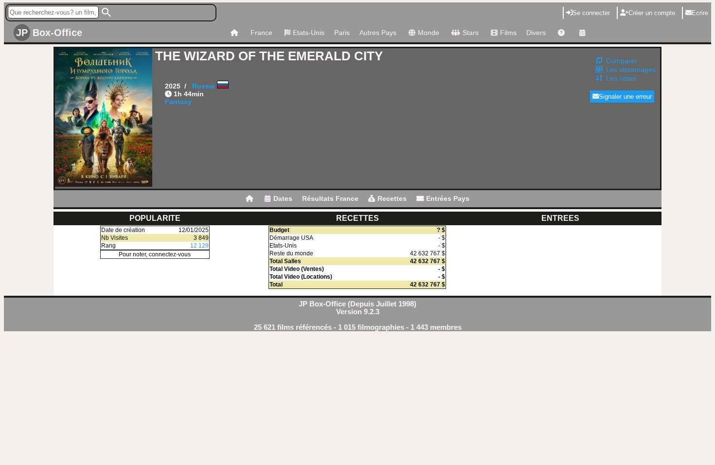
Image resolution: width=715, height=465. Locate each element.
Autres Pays (377, 32)
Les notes (621, 78)
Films (508, 32)
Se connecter (591, 13)
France (261, 32)
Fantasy (178, 102)
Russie (203, 86)
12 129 (199, 245)
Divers (536, 32)
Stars (471, 32)
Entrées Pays (447, 198)
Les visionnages (631, 69)
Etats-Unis (308, 32)
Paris (342, 32)
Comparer (621, 61)
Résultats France (330, 198)
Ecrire (700, 13)
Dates (282, 198)
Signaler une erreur (625, 96)
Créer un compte (651, 13)
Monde (428, 32)
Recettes (392, 198)
